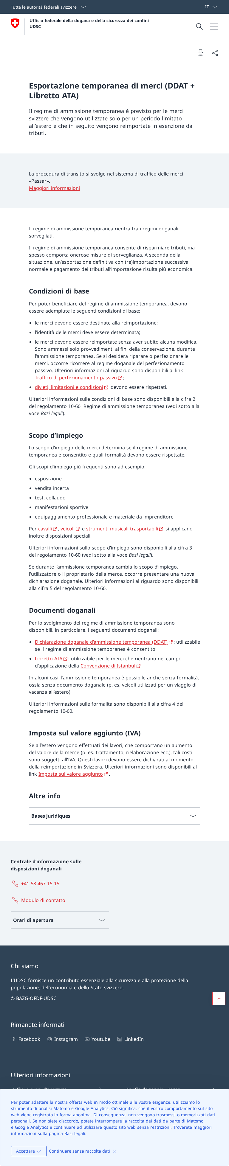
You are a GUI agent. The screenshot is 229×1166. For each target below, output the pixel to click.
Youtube (101, 1039)
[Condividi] (215, 52)
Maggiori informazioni (54, 188)
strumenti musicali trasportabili (122, 528)
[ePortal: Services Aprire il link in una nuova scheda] (202, 7)
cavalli (45, 528)
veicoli (68, 528)
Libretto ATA (48, 658)
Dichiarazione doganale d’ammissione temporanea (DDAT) (101, 642)
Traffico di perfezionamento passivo (76, 377)
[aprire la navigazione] (214, 26)
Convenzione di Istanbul (108, 665)
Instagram (66, 1039)
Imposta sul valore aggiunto (70, 774)
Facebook (29, 1039)
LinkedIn (133, 1039)
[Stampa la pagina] (200, 52)
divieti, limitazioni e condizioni (69, 387)
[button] (218, 998)
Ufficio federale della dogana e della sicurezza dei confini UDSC (90, 23)
